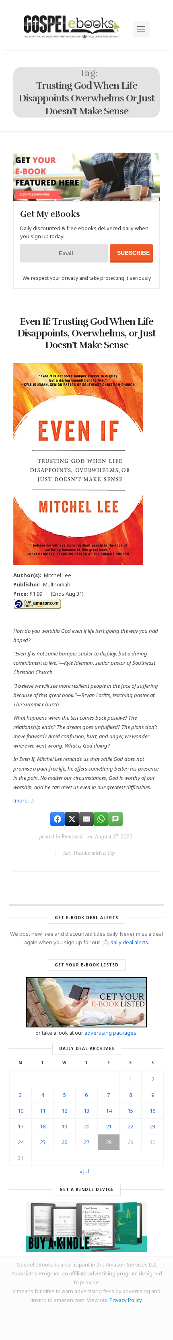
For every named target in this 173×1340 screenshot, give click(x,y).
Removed (72, 836)
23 (152, 1126)
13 (86, 1110)
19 (64, 1126)
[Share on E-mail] (86, 819)
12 (64, 1110)
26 (64, 1142)
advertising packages (110, 1032)
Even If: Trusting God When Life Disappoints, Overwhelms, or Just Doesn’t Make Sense (86, 333)
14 (108, 1110)
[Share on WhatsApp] (101, 819)
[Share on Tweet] (72, 819)
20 (86, 1126)
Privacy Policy (125, 1300)
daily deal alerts (129, 942)
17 (20, 1126)
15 (130, 1110)
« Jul (84, 1171)
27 (86, 1142)
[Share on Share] (57, 819)
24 (20, 1142)
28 (108, 1142)
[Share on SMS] (115, 819)
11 (42, 1110)
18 (42, 1126)
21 (108, 1126)
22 (130, 1126)
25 (42, 1142)
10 (20, 1110)
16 (152, 1110)
